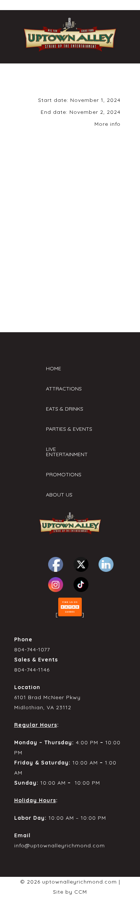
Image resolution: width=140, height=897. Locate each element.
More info (107, 124)
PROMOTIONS (63, 474)
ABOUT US (59, 494)
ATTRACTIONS (64, 388)
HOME (53, 368)
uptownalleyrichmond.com (79, 881)
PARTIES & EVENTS (69, 429)
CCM (80, 891)
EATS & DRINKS (64, 408)
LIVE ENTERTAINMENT (67, 452)
